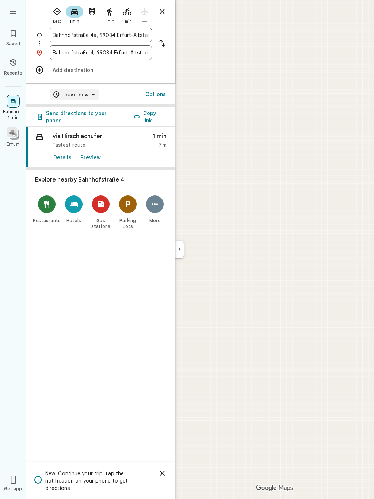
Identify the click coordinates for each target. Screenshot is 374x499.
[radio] (57, 13)
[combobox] (101, 35)
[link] (100, 147)
